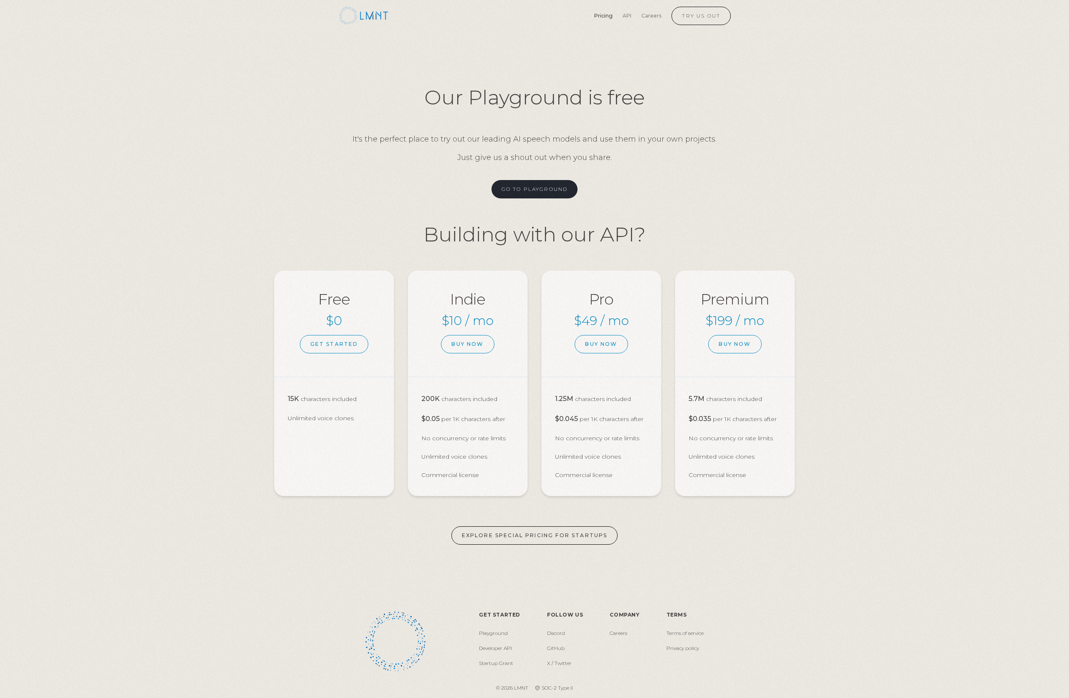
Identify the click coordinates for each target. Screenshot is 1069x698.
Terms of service (685, 633)
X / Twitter (559, 663)
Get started (334, 344)
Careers (651, 16)
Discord (556, 633)
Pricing (603, 16)
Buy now (467, 344)
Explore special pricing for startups (535, 535)
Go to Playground (535, 189)
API (627, 16)
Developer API (495, 648)
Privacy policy (682, 648)
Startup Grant (496, 663)
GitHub (556, 648)
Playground (493, 633)
